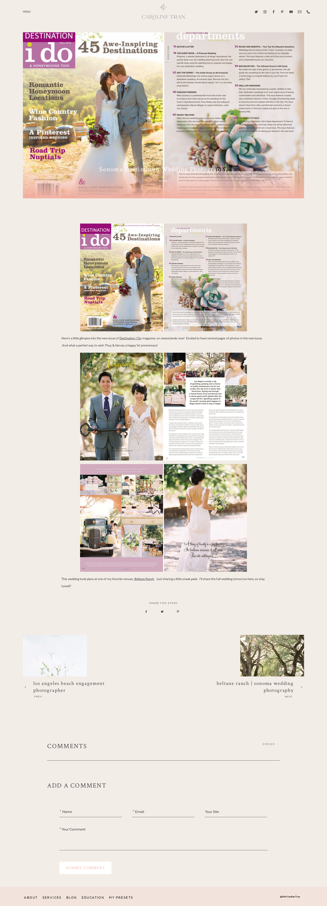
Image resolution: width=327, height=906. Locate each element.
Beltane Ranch (144, 579)
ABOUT (31, 898)
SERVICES (52, 898)
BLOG (71, 898)
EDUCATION (93, 898)
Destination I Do (130, 338)
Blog (163, 181)
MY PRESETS (121, 898)
